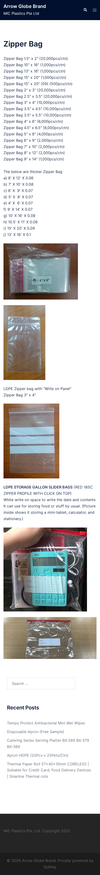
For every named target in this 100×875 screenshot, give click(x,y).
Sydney (50, 866)
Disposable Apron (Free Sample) (35, 731)
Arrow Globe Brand (24, 6)
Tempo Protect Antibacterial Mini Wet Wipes (46, 723)
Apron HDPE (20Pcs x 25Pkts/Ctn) (37, 755)
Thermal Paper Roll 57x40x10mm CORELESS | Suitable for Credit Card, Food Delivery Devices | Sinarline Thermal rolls (49, 770)
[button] (85, 10)
